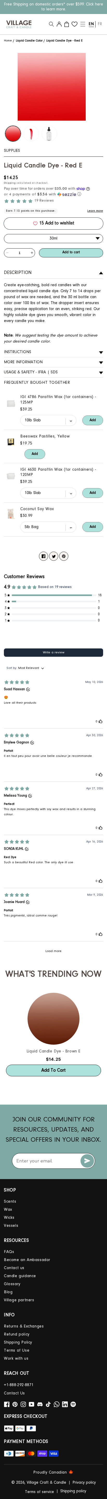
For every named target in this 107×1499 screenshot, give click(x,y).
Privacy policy (84, 1483)
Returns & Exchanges (24, 1326)
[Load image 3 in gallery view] (49, 133)
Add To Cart (53, 1070)
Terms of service (39, 1492)
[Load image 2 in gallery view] (31, 133)
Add (93, 420)
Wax (8, 1210)
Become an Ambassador (27, 1260)
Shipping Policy (18, 1342)
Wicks (9, 1218)
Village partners (19, 1300)
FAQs (9, 1252)
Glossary (12, 1284)
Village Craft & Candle (46, 1483)
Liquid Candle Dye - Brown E (53, 1051)
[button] (51, 24)
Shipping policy (73, 1491)
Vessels (11, 1226)
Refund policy (17, 1334)
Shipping (10, 183)
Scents (10, 1202)
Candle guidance (20, 1276)
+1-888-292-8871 (19, 1385)
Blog (8, 1292)
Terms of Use (16, 1351)
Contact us (14, 1268)
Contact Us (14, 1393)
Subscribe (87, 1161)
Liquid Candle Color (29, 40)
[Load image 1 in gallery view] (13, 133)
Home (8, 40)
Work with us (16, 1359)
